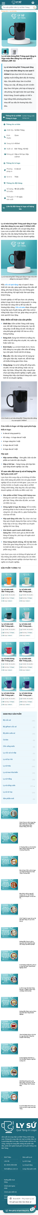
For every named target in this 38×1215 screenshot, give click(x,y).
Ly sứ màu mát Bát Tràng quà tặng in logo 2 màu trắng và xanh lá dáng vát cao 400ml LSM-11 (26, 625)
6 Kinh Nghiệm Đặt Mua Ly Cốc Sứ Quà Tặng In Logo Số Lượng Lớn (27, 1059)
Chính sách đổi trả (10, 1192)
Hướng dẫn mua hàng (9, 1181)
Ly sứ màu (13, 11)
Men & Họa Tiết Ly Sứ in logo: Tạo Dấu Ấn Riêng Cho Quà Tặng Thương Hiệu (27, 871)
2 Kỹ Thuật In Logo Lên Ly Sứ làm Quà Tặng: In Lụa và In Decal (27, 920)
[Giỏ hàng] (32, 2)
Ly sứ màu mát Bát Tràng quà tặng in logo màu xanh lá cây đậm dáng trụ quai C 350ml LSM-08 (9, 625)
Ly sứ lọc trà (19, 759)
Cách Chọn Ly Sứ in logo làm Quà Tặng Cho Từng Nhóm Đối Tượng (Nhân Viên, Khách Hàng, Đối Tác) (27, 824)
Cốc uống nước (19, 746)
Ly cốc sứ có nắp (19, 753)
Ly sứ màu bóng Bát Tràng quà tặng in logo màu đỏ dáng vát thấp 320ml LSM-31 (9, 660)
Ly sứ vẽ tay (19, 792)
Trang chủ (4, 11)
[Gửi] (34, 7)
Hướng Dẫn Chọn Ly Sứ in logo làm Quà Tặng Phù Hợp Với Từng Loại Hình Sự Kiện (27, 943)
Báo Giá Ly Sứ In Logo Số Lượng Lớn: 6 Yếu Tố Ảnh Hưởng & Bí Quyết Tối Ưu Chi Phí (27, 896)
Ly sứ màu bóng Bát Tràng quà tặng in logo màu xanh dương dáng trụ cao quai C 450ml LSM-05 (26, 694)
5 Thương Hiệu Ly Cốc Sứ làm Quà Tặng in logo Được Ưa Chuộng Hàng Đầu (27, 848)
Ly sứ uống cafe (18, 785)
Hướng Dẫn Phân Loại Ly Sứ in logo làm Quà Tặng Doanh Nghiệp (27, 1013)
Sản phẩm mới (19, 798)
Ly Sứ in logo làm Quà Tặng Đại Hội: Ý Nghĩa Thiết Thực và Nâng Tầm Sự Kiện (27, 989)
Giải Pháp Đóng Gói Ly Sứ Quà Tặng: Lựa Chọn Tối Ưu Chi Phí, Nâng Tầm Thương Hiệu (27, 1083)
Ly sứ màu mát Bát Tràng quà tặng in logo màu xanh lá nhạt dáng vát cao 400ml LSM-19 (26, 590)
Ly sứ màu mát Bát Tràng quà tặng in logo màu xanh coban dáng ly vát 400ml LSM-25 (26, 660)
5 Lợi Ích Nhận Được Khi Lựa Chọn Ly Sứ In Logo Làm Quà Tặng (27, 1107)
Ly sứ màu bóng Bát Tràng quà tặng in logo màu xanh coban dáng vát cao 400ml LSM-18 (9, 694)
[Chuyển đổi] (34, 786)
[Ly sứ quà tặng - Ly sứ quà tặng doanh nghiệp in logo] (16, 2)
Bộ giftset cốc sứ (19, 727)
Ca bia (19, 740)
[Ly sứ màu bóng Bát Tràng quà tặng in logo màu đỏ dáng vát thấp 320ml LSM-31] (9, 649)
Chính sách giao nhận (9, 1187)
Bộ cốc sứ (19, 720)
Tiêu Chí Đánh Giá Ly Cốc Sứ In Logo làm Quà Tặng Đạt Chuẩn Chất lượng (27, 1036)
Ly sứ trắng (19, 779)
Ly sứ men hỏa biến (19, 772)
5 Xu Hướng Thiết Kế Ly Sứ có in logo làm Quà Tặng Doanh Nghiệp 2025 (27, 966)
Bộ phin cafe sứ (19, 733)
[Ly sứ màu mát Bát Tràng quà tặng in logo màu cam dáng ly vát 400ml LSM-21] (9, 580)
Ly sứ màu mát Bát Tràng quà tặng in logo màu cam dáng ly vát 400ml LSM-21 (9, 590)
